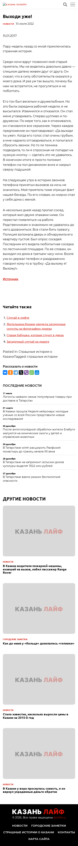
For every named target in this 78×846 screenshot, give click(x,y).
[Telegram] (15, 372)
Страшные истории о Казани (28, 832)
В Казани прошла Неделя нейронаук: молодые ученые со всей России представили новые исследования (35, 415)
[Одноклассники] (10, 372)
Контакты (66, 832)
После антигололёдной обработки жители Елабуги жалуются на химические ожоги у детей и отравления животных (39, 433)
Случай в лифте (18, 317)
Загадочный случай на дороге (28, 341)
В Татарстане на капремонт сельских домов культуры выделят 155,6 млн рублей (33, 464)
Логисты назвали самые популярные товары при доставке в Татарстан (37, 398)
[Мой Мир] (37, 372)
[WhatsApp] (31, 372)
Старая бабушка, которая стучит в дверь (35, 335)
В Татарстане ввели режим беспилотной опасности (31, 478)
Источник (10, 279)
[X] (21, 372)
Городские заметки (15, 639)
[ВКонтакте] (5, 372)
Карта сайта (39, 839)
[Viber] (26, 372)
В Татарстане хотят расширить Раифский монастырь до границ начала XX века (32, 449)
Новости (8, 24)
